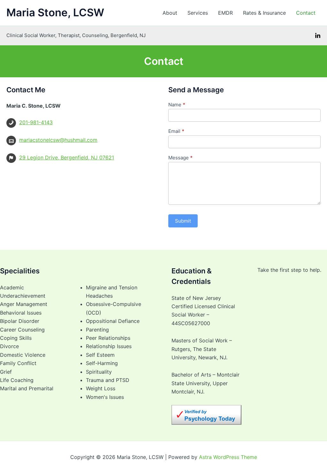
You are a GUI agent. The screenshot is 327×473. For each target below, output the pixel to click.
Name (176, 105)
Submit (183, 221)
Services (197, 13)
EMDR (225, 13)
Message (180, 158)
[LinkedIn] (318, 36)
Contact (306, 13)
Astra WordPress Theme (228, 457)
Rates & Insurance (264, 13)
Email (176, 131)
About (170, 13)
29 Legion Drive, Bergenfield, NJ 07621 (66, 157)
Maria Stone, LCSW (55, 12)
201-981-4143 (36, 122)
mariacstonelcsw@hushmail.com (58, 140)
